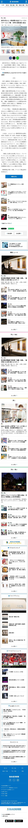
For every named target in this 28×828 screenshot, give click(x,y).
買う (17, 5)
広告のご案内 (4, 793)
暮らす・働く (21, 5)
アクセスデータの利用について (8, 789)
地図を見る (14, 176)
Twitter (14, 780)
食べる (7, 5)
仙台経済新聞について (6, 785)
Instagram (17, 780)
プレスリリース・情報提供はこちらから (10, 787)
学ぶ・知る (3, 17)
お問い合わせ (4, 791)
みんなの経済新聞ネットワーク (14, 809)
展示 (2, 25)
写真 (5, 25)
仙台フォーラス (10, 25)
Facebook (10, 780)
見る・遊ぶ (12, 5)
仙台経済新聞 (14, 2)
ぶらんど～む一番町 (17, 25)
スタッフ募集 (4, 795)
